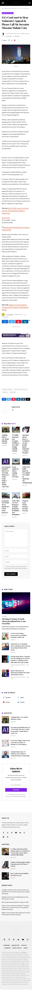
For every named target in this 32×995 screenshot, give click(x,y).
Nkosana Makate (7, 389)
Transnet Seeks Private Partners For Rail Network (25, 506)
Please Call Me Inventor (20, 389)
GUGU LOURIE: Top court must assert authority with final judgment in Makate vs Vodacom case (15, 210)
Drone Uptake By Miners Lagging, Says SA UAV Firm (15, 472)
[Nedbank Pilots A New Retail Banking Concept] (6, 430)
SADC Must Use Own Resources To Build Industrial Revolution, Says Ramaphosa (15, 507)
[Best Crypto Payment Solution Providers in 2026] (5, 876)
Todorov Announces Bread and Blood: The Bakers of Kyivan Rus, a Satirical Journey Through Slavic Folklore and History (16, 907)
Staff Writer (10, 314)
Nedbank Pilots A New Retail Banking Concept (5, 439)
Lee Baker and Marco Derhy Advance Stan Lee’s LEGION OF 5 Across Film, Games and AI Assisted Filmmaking (20, 852)
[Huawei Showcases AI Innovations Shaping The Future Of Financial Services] (5, 673)
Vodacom (5, 392)
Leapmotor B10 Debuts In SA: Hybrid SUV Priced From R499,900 (5, 507)
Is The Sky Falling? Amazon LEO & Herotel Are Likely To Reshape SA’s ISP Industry (20, 742)
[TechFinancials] (16, 3)
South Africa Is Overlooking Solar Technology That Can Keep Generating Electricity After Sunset (20, 647)
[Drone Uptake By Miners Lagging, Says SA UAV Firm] (16, 461)
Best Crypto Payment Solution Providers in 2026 (20, 874)
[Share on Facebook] (9, 40)
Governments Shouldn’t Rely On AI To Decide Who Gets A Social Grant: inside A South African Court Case (20, 730)
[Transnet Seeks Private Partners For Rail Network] (26, 495)
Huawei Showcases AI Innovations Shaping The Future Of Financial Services (20, 672)
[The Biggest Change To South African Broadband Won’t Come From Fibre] (16, 603)
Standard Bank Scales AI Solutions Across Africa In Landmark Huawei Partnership (20, 754)
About (26, 948)
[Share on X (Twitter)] (11, 40)
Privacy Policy (16, 796)
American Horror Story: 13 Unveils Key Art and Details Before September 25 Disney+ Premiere (26, 444)
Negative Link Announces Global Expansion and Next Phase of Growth (20, 864)
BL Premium (6, 218)
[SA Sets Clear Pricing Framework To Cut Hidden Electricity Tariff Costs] (5, 636)
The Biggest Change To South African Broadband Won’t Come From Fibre (14, 621)
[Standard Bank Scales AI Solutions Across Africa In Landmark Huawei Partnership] (5, 754)
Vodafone (12, 392)
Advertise (7, 948)
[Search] (29, 3)
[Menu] (3, 3)
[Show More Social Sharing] (18, 40)
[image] (16, 230)
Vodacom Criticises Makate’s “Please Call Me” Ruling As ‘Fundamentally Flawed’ (15, 307)
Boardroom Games (7, 13)
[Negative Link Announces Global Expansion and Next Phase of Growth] (5, 864)
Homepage (6, 945)
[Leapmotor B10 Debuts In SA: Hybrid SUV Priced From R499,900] (6, 495)
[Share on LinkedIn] (25, 321)
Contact (24, 945)
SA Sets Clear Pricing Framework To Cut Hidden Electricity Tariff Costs (19, 635)
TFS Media (23, 952)
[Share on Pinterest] (14, 40)
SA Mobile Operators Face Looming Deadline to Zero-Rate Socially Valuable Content (15, 443)
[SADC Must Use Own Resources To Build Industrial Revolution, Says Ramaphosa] (16, 495)
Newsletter (15, 945)
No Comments (9, 36)
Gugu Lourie (10, 33)
